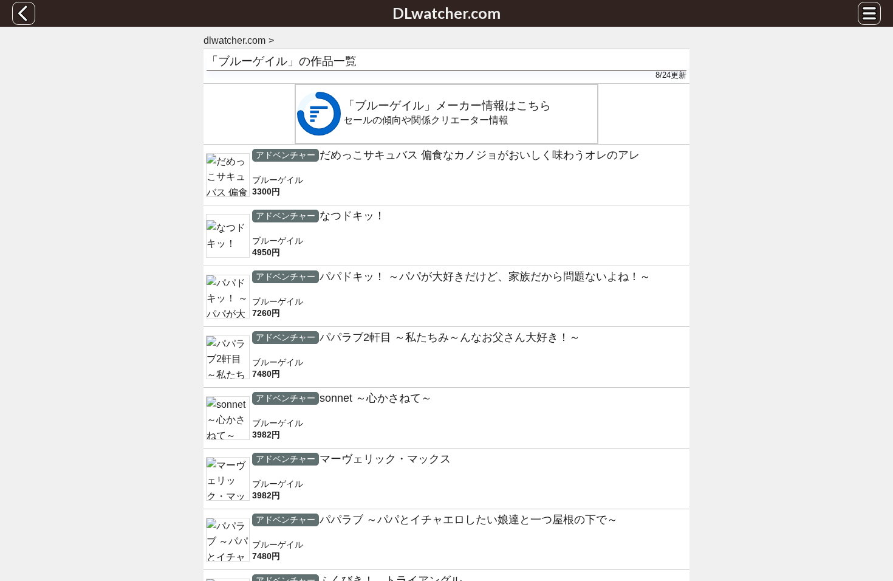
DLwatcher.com (446, 13)
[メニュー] (869, 13)
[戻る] (23, 13)
